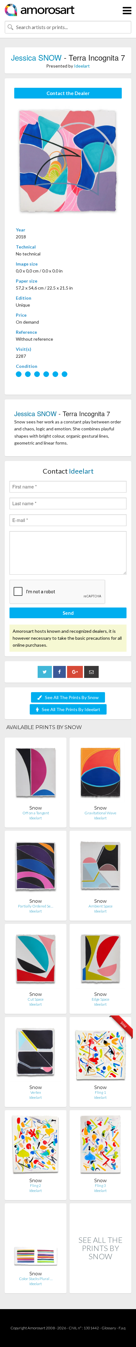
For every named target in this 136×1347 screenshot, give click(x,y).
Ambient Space (101, 906)
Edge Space (100, 999)
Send (68, 613)
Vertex (35, 1092)
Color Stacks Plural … (36, 1278)
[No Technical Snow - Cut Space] (35, 960)
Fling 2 (35, 1185)
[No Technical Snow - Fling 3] (100, 1146)
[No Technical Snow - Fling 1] (100, 1053)
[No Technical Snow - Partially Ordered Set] (35, 867)
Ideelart (82, 66)
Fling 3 (100, 1185)
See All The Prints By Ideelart (71, 709)
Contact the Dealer (68, 93)
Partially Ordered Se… (35, 906)
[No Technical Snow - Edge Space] (100, 960)
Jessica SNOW (36, 57)
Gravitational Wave (100, 813)
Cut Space (36, 999)
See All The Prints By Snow (72, 697)
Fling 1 (100, 1092)
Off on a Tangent (35, 813)
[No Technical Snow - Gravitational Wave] (100, 773)
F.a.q (122, 1328)
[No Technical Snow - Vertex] (35, 1053)
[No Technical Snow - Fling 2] (35, 1146)
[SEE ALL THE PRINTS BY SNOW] (100, 1286)
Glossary (109, 1328)
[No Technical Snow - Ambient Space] (100, 867)
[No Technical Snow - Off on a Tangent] (35, 773)
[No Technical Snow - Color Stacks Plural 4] (35, 1239)
